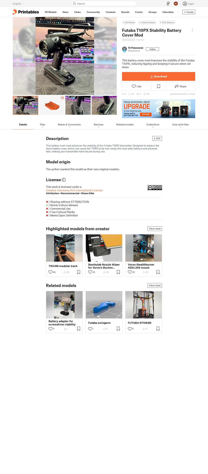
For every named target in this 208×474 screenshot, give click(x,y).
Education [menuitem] (168, 12)
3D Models (130, 22)
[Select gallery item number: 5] (109, 316)
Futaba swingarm (99, 322)
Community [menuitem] (93, 12)
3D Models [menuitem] (51, 12)
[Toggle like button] (50, 272)
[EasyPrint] (168, 3)
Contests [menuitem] (111, 12)
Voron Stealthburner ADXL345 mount (141, 266)
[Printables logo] (26, 12)
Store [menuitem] (65, 12)
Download (160, 76)
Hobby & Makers (148, 22)
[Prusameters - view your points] (176, 3)
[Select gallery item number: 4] (68, 316)
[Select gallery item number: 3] (65, 316)
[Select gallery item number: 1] (141, 259)
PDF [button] (158, 138)
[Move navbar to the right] (177, 12)
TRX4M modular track (63, 265)
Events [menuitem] (139, 12)
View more (155, 228)
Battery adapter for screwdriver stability (62, 323)
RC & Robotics (168, 22)
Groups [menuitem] (153, 12)
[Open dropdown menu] (192, 30)
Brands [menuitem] (125, 12)
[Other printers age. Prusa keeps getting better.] (158, 108)
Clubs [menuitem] (77, 12)
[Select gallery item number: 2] (145, 259)
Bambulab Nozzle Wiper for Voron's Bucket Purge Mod (104, 266)
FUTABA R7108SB (139, 322)
